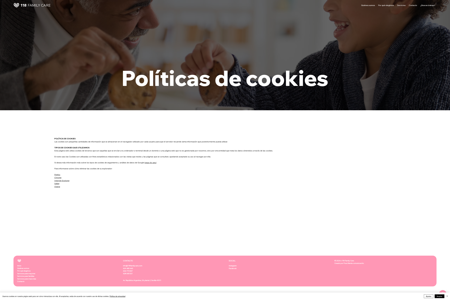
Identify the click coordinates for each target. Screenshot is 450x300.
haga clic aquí (150, 162)
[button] (401, 5)
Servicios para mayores (26, 273)
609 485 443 (128, 268)
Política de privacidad (117, 296)
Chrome (57, 177)
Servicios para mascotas (26, 279)
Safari (56, 183)
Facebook (232, 268)
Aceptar (439, 296)
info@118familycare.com (132, 266)
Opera (57, 186)
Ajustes (428, 296)
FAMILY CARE (39, 5)
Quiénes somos (23, 268)
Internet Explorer (61, 180)
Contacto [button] (20, 281)
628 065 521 (128, 273)
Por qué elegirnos (24, 271)
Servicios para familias (25, 276)
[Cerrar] (447, 296)
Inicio (19, 266)
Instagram (233, 266)
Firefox (57, 174)
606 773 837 (128, 271)
